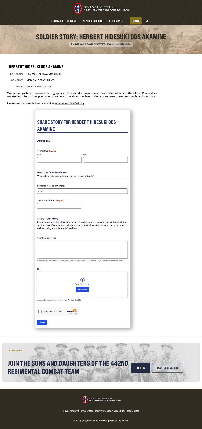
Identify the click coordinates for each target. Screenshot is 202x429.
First (39, 155)
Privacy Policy (70, 410)
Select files (82, 289)
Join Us (140, 368)
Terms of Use (86, 410)
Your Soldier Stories (46, 238)
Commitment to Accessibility (110, 410)
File (39, 269)
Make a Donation (167, 368)
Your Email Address (50, 200)
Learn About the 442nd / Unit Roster (89, 44)
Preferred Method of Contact (51, 186)
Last (84, 155)
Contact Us (133, 410)
